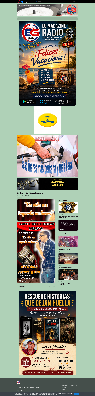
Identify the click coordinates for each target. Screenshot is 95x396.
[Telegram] (77, 1)
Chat (58, 18)
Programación (48, 18)
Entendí (76, 394)
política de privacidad (54, 394)
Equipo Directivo (41, 18)
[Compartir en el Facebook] (49, 286)
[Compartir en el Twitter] (52, 286)
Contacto (62, 18)
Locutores (54, 18)
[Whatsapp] (75, 1)
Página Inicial (33, 18)
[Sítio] (73, 1)
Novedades (20, 197)
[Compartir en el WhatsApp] (54, 286)
